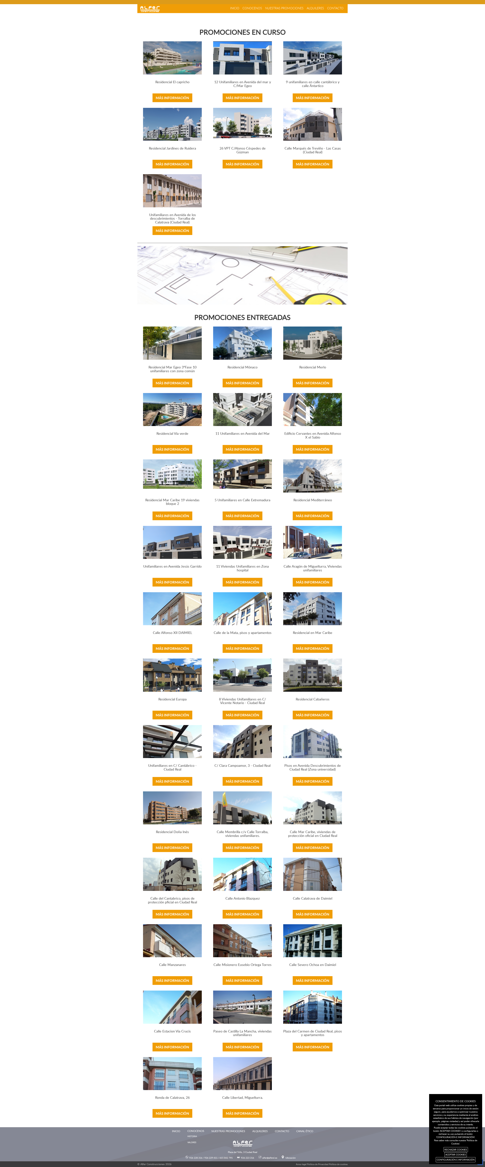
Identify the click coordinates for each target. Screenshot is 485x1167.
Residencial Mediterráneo (312, 500)
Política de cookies (338, 1164)
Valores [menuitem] (191, 1142)
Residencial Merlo (312, 367)
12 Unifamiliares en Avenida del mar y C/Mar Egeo (242, 84)
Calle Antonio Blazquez (242, 899)
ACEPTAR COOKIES (455, 1154)
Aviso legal (301, 1164)
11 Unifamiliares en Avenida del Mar (242, 434)
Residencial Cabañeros (312, 699)
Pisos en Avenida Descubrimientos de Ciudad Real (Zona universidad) (312, 767)
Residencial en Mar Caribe (312, 633)
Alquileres (315, 8)
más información (172, 97)
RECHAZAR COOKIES (455, 1149)
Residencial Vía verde (172, 434)
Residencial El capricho (172, 82)
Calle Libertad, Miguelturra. (242, 1098)
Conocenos (252, 8)
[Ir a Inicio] (150, 9)
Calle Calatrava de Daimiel (312, 899)
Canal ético (304, 1131)
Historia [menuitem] (192, 1136)
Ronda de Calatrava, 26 (172, 1098)
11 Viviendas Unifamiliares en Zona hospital (242, 568)
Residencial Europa (172, 699)
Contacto (335, 8)
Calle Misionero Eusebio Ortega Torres (242, 965)
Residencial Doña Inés (172, 832)
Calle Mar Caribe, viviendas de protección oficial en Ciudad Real (312, 834)
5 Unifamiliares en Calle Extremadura (242, 500)
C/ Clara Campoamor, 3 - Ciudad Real (242, 766)
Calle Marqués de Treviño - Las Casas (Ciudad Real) (313, 150)
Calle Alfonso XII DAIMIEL (172, 633)
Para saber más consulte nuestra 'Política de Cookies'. (455, 1142)
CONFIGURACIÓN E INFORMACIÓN (456, 1159)
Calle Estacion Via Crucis (172, 1031)
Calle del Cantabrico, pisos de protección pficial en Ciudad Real (172, 900)
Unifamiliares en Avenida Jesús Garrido (172, 567)
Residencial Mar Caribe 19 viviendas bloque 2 (172, 502)
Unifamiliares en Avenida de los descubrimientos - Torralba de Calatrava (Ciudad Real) (172, 218)
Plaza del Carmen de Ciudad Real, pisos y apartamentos (312, 1033)
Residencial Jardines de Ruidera (172, 148)
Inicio (234, 8)
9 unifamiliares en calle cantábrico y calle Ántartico (313, 84)
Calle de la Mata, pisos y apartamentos (242, 633)
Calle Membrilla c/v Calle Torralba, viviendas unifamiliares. (242, 834)
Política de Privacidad (318, 1164)
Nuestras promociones (284, 8)
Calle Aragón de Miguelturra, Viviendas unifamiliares (313, 568)
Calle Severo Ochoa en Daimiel (312, 965)
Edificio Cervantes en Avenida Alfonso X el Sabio (312, 435)
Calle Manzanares (172, 965)
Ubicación (291, 1157)
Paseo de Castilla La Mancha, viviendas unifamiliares (242, 1033)
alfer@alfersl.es (269, 1157)
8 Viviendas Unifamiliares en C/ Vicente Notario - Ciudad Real (242, 701)
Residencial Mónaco (242, 367)
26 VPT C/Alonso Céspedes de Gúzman (243, 150)
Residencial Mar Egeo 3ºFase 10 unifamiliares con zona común (172, 369)
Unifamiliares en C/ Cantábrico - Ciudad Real (172, 767)
